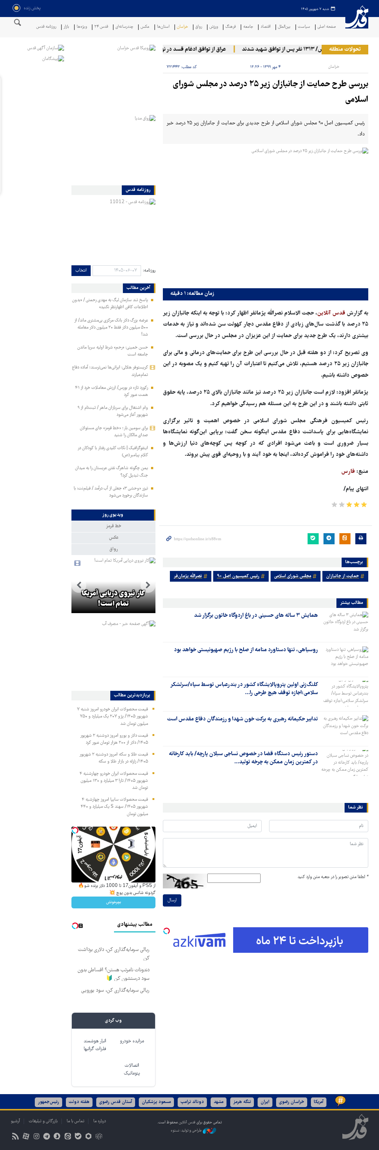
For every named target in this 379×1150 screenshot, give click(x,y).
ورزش (213, 27)
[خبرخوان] (15, 1137)
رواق (198, 27)
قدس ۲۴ (101, 27)
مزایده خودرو (132, 1041)
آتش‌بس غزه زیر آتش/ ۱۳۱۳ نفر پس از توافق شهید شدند (313, 50)
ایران (265, 1102)
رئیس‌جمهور (48, 1102)
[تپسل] (166, 931)
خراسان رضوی (291, 1102)
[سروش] (57, 1137)
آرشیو (15, 1121)
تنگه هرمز (242, 1102)
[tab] (113, 515)
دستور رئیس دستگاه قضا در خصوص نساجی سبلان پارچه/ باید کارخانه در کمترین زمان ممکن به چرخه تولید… (243, 758)
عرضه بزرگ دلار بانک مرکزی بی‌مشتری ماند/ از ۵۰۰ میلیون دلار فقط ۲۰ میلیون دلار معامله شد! (111, 327)
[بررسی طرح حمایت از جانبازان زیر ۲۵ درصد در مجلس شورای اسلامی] (265, 216)
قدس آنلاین (356, 22)
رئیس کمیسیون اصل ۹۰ (238, 576)
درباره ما (99, 1121)
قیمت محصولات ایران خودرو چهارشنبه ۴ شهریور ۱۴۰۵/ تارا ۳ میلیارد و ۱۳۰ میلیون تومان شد (114, 781)
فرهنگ (230, 27)
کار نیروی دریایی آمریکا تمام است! (113, 599)
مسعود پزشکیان (156, 1102)
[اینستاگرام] (36, 1137)
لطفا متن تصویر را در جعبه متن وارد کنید (333, 877)
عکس (145, 27)
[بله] (78, 1137)
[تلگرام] (46, 1137)
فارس (348, 472)
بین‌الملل (284, 27)
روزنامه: (149, 271)
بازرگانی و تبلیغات (43, 1121)
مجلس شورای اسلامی (292, 576)
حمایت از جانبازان (342, 576)
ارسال (172, 900)
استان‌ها (163, 27)
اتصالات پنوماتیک (132, 1069)
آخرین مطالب (138, 288)
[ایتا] (67, 1137)
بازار (66, 27)
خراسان (182, 27)
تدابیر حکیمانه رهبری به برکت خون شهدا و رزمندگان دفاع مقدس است (242, 719)
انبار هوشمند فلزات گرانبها (95, 1045)
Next (78, 585)
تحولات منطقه (345, 50)
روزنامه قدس (46, 27)
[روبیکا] (99, 1137)
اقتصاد (266, 27)
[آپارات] (25, 1137)
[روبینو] (88, 1137)
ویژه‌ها (82, 27)
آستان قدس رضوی (115, 1102)
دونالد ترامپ (192, 1102)
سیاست (304, 27)
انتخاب (81, 271)
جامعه (248, 27)
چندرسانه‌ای (124, 27)
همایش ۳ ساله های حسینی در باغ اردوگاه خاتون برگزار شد (256, 616)
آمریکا (318, 1102)
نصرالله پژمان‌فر (188, 576)
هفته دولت (79, 1102)
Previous (148, 585)
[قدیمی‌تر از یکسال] (344, 625)
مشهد (219, 1102)
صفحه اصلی (327, 27)
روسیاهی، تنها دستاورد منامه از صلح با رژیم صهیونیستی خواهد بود (246, 650)
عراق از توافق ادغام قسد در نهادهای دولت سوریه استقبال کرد (168, 50)
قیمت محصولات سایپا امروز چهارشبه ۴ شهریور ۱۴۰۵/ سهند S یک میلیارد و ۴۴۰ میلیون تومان (114, 807)
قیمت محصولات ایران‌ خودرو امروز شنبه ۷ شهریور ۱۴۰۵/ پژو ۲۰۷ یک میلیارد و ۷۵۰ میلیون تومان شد (112, 716)
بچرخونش (113, 902)
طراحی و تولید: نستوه (187, 1130)
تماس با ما (75, 1121)
